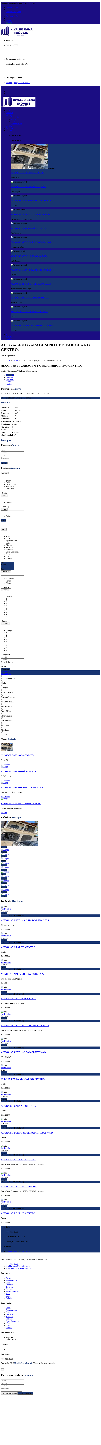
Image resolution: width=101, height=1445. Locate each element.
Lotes (8, 1282)
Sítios (8, 1294)
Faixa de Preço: (7, 662)
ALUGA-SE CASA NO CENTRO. (18, 947)
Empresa (9, 113)
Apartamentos (11, 1280)
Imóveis (9, 130)
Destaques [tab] (10, 379)
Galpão (9, 1298)
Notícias (9, 20)
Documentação (12, 7)
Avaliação (15, 117)
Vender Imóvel (11, 334)
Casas (8, 1278)
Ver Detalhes (6, 909)
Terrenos (9, 1287)
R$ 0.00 (4, 813)
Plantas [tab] (8, 382)
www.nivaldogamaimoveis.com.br (19, 1268)
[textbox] (12, 475)
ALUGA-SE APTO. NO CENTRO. (19, 1186)
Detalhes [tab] (9, 377)
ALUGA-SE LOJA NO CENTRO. (18, 1159)
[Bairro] (3, 520)
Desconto (9, 128)
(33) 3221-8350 (12, 1264)
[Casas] (7, 565)
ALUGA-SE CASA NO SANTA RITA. (27, 173)
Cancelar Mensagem (9, 1393)
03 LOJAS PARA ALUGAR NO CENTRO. (29, 312)
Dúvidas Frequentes (13, 12)
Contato (9, 23)
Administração (16, 124)
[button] (4, 473)
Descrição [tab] (10, 375)
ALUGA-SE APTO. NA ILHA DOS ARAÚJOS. (31, 242)
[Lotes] (7, 569)
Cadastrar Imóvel (12, 16)
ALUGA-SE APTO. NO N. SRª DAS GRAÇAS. (31, 284)
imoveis (15, 360)
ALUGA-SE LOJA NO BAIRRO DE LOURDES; (32, 325)
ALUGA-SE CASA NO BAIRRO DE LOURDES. (32, 200)
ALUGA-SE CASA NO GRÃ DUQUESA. (28, 187)
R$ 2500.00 (5, 764)
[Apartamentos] (7, 567)
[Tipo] (7, 563)
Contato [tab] (9, 384)
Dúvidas (9, 126)
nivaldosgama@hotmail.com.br (18, 83)
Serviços (9, 115)
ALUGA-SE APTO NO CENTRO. (18, 998)
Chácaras (9, 1285)
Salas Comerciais (12, 1291)
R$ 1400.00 (5, 796)
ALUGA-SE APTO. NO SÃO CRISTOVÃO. (30, 298)
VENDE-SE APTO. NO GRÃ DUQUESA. (29, 256)
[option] (8, 480)
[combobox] (50, 482)
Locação (14, 121)
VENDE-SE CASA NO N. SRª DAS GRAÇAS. (31, 214)
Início (8, 110)
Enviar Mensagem (25, 1393)
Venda (13, 119)
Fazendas (9, 1289)
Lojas (8, 1296)
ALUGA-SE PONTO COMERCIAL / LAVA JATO (27, 1133)
